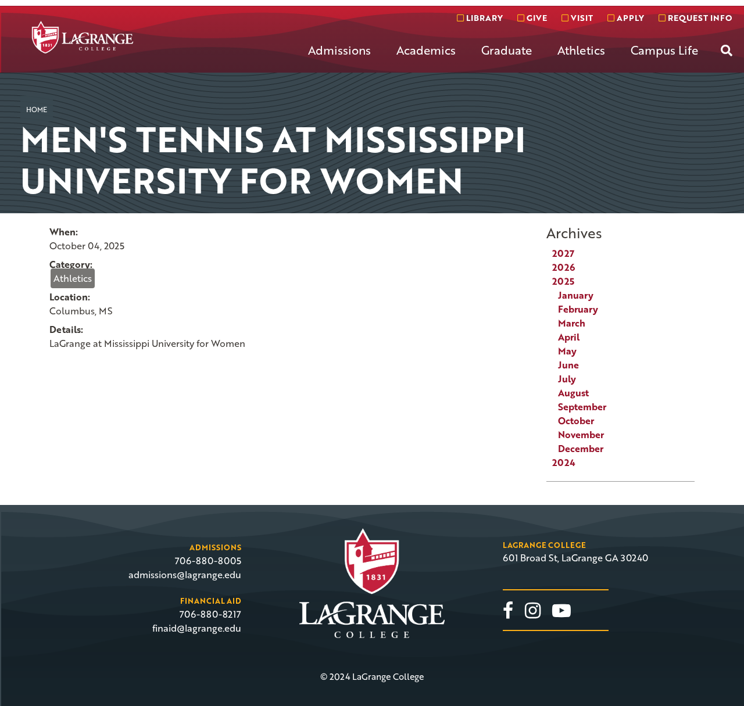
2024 (563, 463)
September (582, 407)
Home (36, 109)
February (578, 309)
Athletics (581, 50)
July (567, 379)
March (571, 323)
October (576, 421)
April (569, 337)
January (575, 295)
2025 (563, 281)
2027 (563, 253)
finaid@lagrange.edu (196, 628)
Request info (699, 18)
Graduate (506, 50)
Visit (580, 18)
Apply (629, 18)
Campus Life (664, 50)
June (568, 365)
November (581, 435)
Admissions (339, 50)
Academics (426, 50)
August (573, 393)
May (567, 351)
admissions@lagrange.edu (184, 575)
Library (483, 18)
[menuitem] (339, 59)
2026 (563, 267)
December (580, 449)
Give (535, 18)
